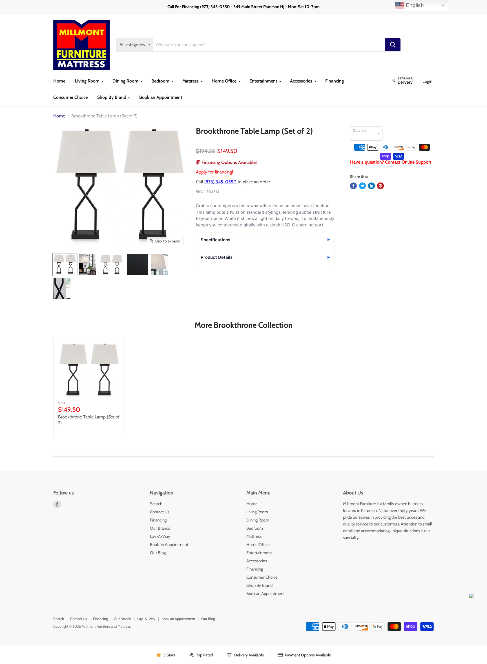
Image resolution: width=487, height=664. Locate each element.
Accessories (301, 81)
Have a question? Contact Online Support (390, 162)
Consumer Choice (70, 97)
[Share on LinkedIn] (371, 185)
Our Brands (160, 528)
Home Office (225, 81)
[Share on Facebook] (353, 185)
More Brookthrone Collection (243, 325)
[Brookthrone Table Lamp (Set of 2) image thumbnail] (65, 264)
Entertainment (263, 81)
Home (59, 81)
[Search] (392, 44)
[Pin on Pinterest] (380, 185)
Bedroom (161, 81)
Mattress (191, 81)
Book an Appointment (160, 97)
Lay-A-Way (160, 536)
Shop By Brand (112, 97)
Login (427, 81)
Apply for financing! (214, 172)
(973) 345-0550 (220, 181)
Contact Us (159, 511)
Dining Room (126, 81)
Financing (334, 81)
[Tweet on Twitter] (362, 185)
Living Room (88, 81)
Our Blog (158, 552)
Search (156, 503)
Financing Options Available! (228, 162)
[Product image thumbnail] (88, 264)
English (414, 5)
